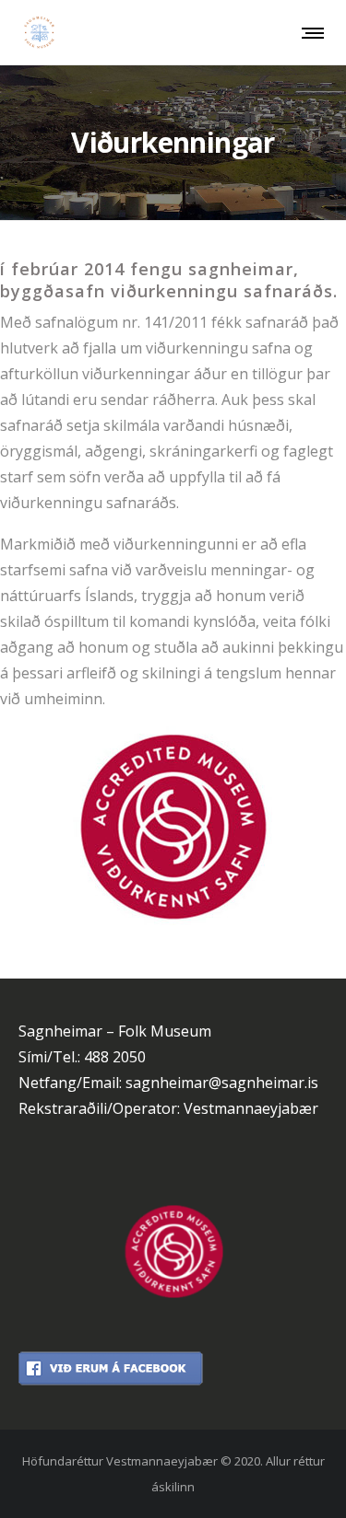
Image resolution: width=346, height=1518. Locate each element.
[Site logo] (39, 32)
